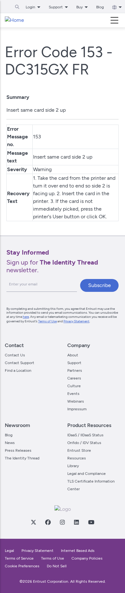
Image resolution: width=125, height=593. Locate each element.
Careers (74, 378)
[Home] (14, 20)
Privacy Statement (76, 321)
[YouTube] (91, 522)
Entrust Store (79, 450)
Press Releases (18, 450)
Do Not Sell (57, 566)
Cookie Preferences (22, 566)
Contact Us (15, 355)
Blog (100, 7)
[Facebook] (48, 522)
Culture (74, 386)
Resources (76, 458)
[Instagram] (62, 522)
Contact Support (19, 363)
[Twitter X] (33, 522)
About (72, 355)
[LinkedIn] (76, 522)
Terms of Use (47, 321)
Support (74, 363)
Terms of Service (19, 558)
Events (73, 393)
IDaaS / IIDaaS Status (85, 435)
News (10, 442)
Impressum (77, 409)
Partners (74, 370)
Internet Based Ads (78, 550)
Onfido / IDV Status (84, 442)
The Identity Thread (22, 458)
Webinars (75, 401)
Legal (9, 550)
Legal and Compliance (86, 473)
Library (73, 466)
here (26, 317)
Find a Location (18, 370)
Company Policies (87, 558)
